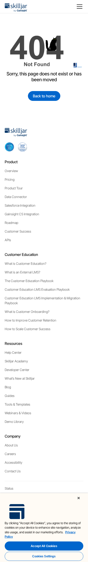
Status (9, 488)
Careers (10, 454)
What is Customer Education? (25, 263)
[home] (16, 6)
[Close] (78, 498)
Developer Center (17, 370)
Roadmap (11, 223)
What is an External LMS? (22, 272)
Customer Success (18, 231)
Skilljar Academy (16, 361)
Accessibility (13, 462)
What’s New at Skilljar (20, 378)
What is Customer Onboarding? (27, 312)
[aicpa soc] (9, 147)
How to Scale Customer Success (27, 329)
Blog (8, 387)
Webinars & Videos (18, 413)
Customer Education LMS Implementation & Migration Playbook (42, 300)
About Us (11, 445)
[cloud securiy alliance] (22, 147)
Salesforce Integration (20, 205)
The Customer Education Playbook (29, 281)
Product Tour (14, 188)
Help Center (13, 352)
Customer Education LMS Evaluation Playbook (37, 289)
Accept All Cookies (44, 546)
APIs (8, 240)
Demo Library (14, 422)
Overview (11, 171)
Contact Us (13, 471)
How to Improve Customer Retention (30, 320)
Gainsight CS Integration (22, 214)
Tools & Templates (17, 404)
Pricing (10, 179)
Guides (10, 396)
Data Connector (16, 197)
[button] (78, 6)
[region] (44, 527)
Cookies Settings (44, 556)
